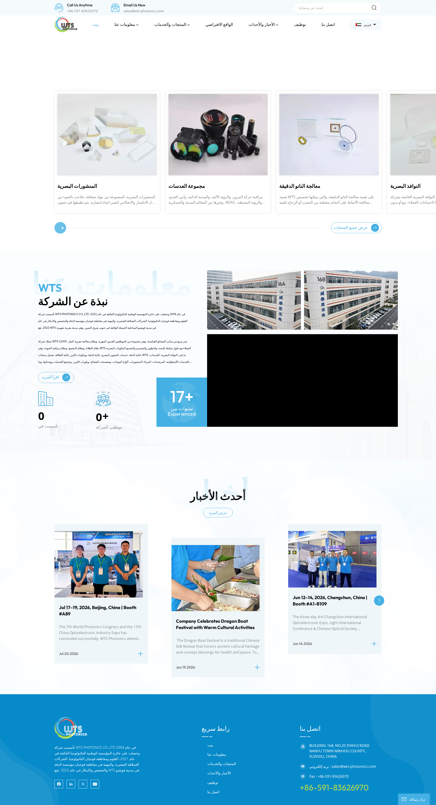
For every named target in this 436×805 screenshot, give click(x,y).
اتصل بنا (328, 24)
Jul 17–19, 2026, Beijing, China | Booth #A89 (97, 769)
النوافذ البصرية (294, 345)
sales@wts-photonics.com (144, 11)
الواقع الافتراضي (219, 24)
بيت (95, 24)
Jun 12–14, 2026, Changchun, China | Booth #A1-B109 (330, 759)
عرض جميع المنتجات (351, 385)
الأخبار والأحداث (262, 24)
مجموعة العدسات (75, 345)
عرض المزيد (218, 671)
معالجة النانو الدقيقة (189, 345)
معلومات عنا (124, 24)
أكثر (65, 262)
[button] (14, 130)
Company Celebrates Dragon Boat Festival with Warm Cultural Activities (215, 783)
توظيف (300, 24)
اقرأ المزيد (51, 535)
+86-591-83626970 (82, 11)
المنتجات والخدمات (170, 24)
